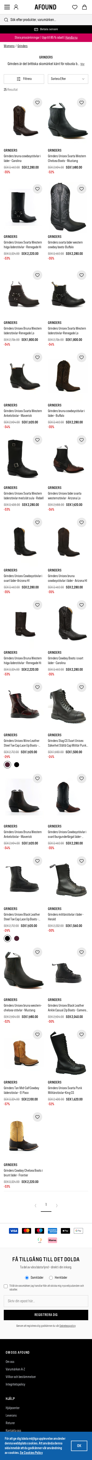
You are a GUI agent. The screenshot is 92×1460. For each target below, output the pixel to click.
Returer (10, 1423)
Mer (82, 64)
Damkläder (37, 1278)
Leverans (11, 1416)
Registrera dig (46, 1315)
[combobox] (46, 19)
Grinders (22, 46)
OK (79, 1445)
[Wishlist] (75, 7)
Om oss (10, 1362)
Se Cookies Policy (31, 1453)
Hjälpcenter (13, 1408)
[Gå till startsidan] (45, 7)
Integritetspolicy (15, 1384)
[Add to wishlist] (37, 102)
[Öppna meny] (7, 7)
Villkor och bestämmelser (21, 1377)
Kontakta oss (13, 1431)
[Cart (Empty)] (84, 7)
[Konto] (16, 7)
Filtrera (27, 79)
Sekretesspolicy (67, 1326)
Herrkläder (61, 1278)
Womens (9, 46)
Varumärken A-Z (15, 1369)
